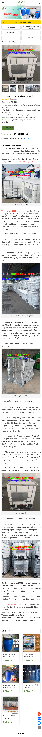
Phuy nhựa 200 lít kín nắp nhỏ (31, 686)
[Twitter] (29, 139)
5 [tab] (22, 17)
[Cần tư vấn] (40, 3)
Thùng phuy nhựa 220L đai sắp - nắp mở (9, 686)
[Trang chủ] (2, 42)
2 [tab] (17, 17)
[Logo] (21, 3)
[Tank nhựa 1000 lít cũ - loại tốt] (10, 705)
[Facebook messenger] (39, 723)
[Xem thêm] (38, 631)
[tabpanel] (21, 12)
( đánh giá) (14, 99)
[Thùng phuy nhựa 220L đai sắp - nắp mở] (10, 674)
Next (39, 12)
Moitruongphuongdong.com (28, 620)
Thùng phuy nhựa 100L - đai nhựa (9, 655)
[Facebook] (24, 139)
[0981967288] (39, 714)
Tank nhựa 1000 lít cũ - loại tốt (10, 717)
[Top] (39, 727)
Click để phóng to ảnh (21, 83)
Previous (3, 12)
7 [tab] (25, 17)
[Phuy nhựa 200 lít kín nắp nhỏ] (31, 674)
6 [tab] (24, 17)
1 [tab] (16, 17)
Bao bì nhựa (17, 42)
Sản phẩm (8, 42)
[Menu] (3, 3)
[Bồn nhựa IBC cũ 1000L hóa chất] (31, 643)
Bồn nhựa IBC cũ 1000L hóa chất (29, 655)
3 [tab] (19, 17)
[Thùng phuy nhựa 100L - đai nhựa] (10, 643)
